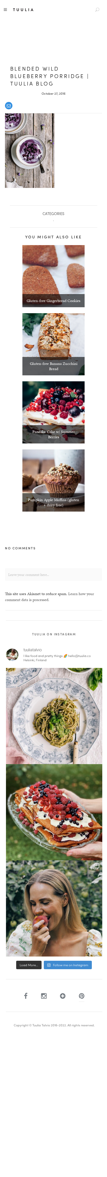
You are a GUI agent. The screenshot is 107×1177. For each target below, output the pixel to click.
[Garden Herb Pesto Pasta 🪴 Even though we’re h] (54, 716)
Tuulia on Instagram (54, 634)
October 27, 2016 (53, 93)
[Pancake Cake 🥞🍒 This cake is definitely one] (54, 812)
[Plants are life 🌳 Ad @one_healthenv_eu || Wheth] (54, 908)
